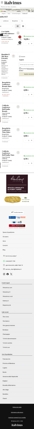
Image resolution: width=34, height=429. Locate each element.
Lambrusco (6, 21)
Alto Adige (6, 389)
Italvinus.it (6, 300)
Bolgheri (5, 381)
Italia (9, 13)
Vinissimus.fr (6, 292)
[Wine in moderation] (17, 226)
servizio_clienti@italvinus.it (13, 269)
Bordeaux (5, 330)
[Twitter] (11, 274)
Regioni (4, 13)
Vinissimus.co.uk (8, 296)
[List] (17, 26)
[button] (29, 10)
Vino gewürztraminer (9, 325)
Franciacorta (6, 359)
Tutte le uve (6, 347)
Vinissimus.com (7, 287)
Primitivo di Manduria (9, 363)
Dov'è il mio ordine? (11, 256)
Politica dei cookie (17, 407)
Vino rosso (6, 316)
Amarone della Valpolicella (10, 376)
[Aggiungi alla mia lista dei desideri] (13, 56)
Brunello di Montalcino (9, 385)
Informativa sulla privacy (17, 412)
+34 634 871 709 (10, 261)
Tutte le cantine (7, 343)
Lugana (5, 368)
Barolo (4, 372)
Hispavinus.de (7, 305)
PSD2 (13, 217)
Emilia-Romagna (16, 13)
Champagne (6, 334)
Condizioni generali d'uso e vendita (17, 417)
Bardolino (5, 394)
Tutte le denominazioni (9, 338)
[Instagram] (4, 274)
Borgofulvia (15, 21)
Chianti (5, 398)
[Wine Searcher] (17, 199)
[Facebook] (8, 274)
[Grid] (23, 26)
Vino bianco (6, 321)
